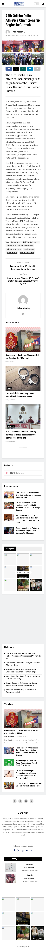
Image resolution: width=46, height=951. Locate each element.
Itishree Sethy (19, 32)
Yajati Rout (10, 736)
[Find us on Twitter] (20, 801)
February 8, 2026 (13, 35)
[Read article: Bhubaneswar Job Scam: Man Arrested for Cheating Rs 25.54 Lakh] (23, 339)
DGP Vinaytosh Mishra (30, 242)
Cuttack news (15, 242)
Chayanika (29, 865)
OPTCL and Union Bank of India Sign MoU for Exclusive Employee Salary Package (28, 494)
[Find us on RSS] (31, 801)
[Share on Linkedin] (30, 69)
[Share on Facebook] (9, 69)
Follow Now (23, 572)
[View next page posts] (25, 449)
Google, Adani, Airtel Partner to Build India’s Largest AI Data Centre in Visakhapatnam (27, 530)
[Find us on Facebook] (15, 801)
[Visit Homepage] (19, 3)
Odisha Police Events (14, 249)
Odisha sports (29, 249)
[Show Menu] (3, 3)
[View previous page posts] (21, 449)
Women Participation (27, 253)
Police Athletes (12, 253)
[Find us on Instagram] (23, 850)
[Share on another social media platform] (37, 69)
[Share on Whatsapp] (23, 69)
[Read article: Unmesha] (10, 878)
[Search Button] (43, 3)
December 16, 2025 (28, 870)
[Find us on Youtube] (26, 801)
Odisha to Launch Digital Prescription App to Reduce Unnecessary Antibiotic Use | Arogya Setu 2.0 (23, 655)
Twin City (10, 426)
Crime (9, 350)
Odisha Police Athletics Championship (20, 246)
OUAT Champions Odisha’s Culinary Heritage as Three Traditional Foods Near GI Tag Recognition (21, 434)
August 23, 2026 (11, 361)
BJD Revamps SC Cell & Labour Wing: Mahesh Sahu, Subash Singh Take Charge (27, 763)
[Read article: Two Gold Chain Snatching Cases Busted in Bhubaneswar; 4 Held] (23, 378)
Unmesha (30, 875)
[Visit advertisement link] (23, 619)
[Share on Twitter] (16, 69)
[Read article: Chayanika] (10, 867)
